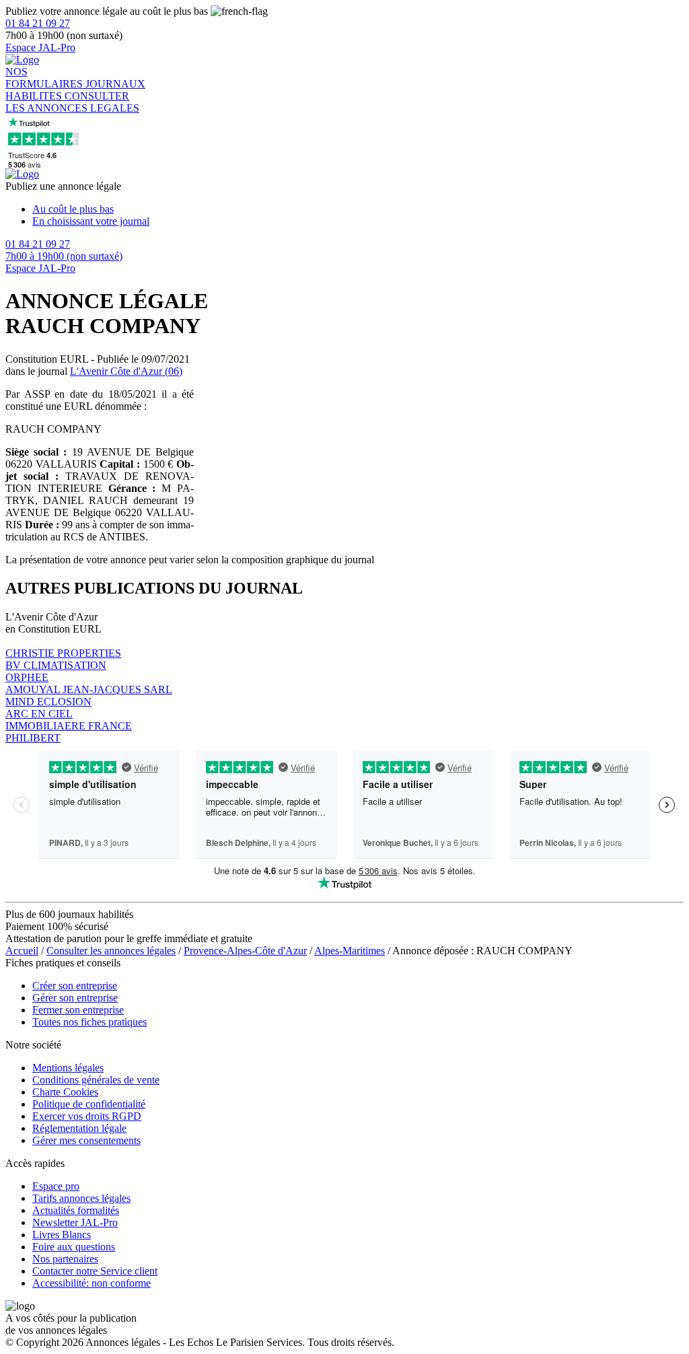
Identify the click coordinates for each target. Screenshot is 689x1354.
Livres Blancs (61, 1234)
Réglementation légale (79, 1128)
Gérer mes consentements (86, 1140)
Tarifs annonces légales (81, 1198)
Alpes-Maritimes (349, 950)
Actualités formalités (75, 1210)
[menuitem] (358, 209)
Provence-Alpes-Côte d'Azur (245, 950)
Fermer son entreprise (78, 1010)
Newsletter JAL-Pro (75, 1222)
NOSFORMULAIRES (45, 78)
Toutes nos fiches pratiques (89, 1022)
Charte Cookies (65, 1092)
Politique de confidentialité (88, 1104)
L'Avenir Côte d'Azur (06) (126, 371)
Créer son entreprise (74, 985)
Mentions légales (68, 1067)
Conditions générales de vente (95, 1079)
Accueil (21, 950)
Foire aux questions (73, 1246)
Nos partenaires (65, 1258)
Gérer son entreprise (75, 997)
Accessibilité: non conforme (91, 1283)
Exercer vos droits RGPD (86, 1116)
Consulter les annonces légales (111, 950)
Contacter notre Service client (94, 1271)
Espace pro (55, 1186)
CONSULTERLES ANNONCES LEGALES (72, 102)
